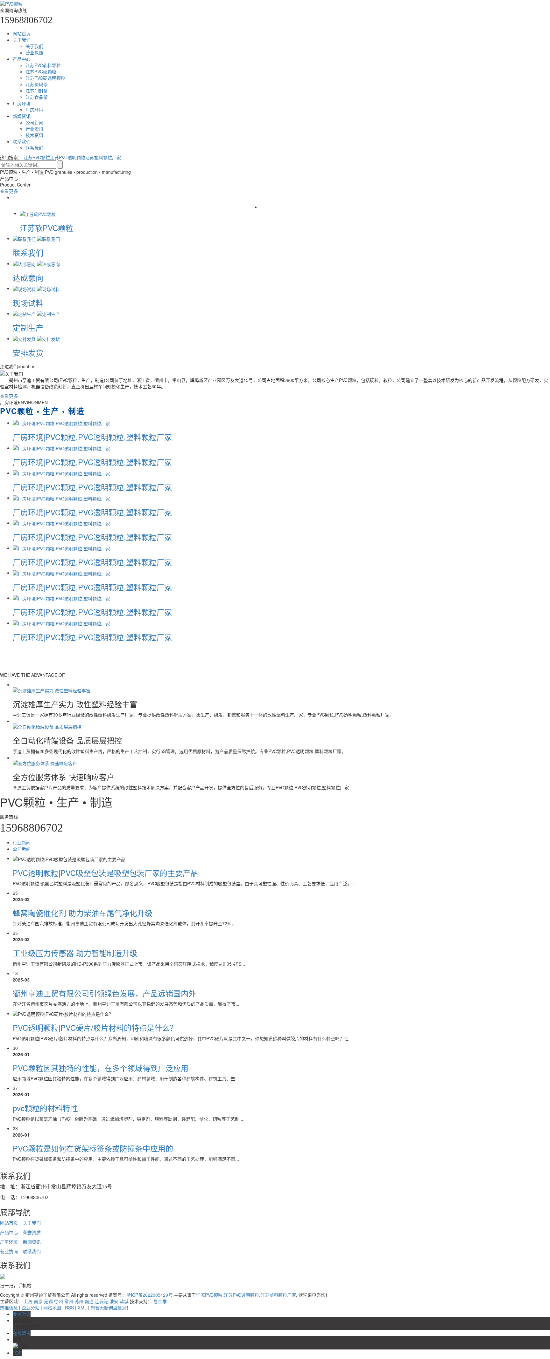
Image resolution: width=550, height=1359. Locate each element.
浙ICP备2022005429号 (149, 1295)
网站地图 (52, 1307)
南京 (38, 1301)
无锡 (48, 1301)
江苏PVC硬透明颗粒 (45, 78)
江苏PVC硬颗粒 (40, 71)
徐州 (58, 1301)
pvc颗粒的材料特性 (45, 1107)
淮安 (113, 1301)
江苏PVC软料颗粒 (43, 65)
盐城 (124, 1301)
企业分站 (30, 1307)
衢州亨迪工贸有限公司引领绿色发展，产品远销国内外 (104, 993)
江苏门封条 (36, 90)
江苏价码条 (36, 84)
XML (82, 1307)
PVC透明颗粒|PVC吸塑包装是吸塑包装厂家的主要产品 (105, 872)
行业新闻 (22, 842)
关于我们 (22, 40)
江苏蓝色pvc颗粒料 (32, 227)
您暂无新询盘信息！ (111, 1307)
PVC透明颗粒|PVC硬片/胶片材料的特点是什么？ (95, 1027)
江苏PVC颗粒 (37, 157)
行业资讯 (34, 129)
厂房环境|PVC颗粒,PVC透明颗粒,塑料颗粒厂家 (92, 436)
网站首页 (22, 33)
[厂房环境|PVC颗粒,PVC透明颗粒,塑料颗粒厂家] (61, 422)
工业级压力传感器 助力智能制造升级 (75, 952)
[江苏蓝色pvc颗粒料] (21, 213)
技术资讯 (34, 135)
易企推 (160, 1301)
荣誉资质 (32, 1232)
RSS (69, 1307)
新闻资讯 (22, 116)
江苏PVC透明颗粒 (67, 157)
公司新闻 (34, 122)
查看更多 (9, 191)
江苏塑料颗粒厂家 (103, 157)
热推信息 (9, 1307)
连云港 (101, 1301)
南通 (89, 1301)
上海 (28, 1301)
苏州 (78, 1301)
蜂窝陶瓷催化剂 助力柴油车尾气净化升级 (82, 912)
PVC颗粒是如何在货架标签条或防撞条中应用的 (93, 1148)
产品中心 (22, 59)
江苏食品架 (36, 97)
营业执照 (34, 52)
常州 (68, 1301)
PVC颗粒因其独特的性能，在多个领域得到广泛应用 (100, 1067)
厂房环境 (22, 103)
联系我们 (22, 141)
